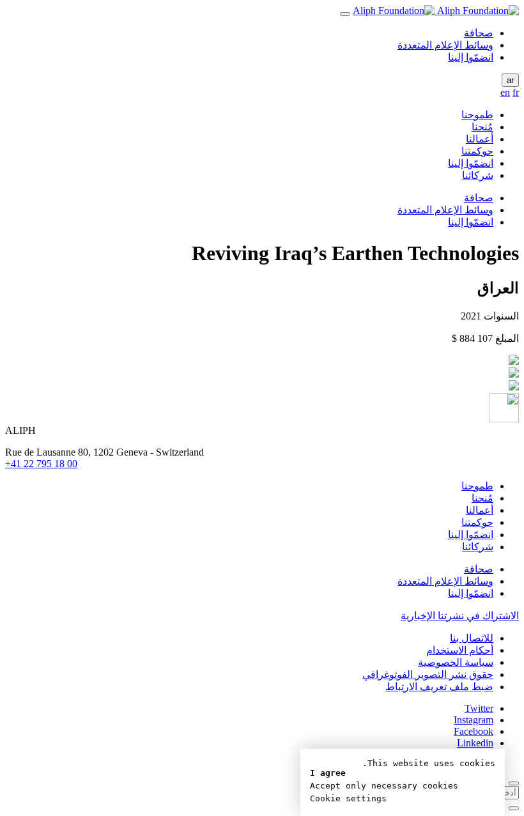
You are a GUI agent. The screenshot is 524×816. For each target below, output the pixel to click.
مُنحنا (482, 126)
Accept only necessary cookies (384, 785)
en (505, 92)
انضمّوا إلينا (470, 57)
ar (510, 80)
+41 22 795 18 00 (41, 463)
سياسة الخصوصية (455, 662)
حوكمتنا (477, 151)
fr (515, 92)
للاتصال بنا (471, 638)
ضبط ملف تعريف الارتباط (439, 686)
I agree (328, 773)
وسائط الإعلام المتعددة (445, 45)
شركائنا (477, 175)
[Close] (514, 783)
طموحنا (477, 114)
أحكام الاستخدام (459, 650)
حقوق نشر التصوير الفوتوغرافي (427, 674)
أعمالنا (479, 139)
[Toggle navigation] (345, 14)
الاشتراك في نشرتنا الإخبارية (460, 615)
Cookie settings (348, 798)
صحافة (478, 32)
